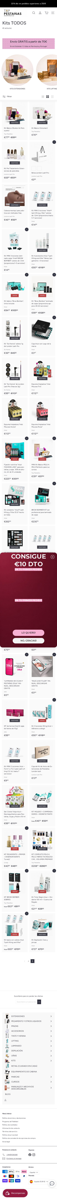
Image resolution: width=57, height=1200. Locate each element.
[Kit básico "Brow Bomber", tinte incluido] (14, 293)
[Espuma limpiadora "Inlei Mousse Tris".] (42, 376)
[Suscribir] (39, 1002)
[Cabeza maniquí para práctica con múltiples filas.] (14, 203)
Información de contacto (11, 1128)
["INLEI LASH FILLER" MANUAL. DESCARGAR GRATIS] (42, 675)
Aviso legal (6, 1142)
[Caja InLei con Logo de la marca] (42, 336)
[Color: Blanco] (39, 168)
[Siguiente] (32, 961)
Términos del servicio (9, 1131)
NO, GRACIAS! (28, 640)
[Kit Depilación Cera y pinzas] (42, 932)
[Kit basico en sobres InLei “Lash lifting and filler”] (14, 932)
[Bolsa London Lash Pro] (42, 162)
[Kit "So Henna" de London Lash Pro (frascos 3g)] (14, 376)
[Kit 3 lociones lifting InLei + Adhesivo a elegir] (42, 718)
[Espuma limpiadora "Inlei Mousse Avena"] (14, 417)
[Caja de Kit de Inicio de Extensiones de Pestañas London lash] (42, 760)
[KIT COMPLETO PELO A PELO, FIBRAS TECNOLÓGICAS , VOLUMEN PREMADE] (42, 848)
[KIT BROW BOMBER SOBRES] (14, 889)
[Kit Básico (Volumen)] (42, 119)
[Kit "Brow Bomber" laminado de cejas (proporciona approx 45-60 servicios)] (42, 295)
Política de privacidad (10, 1135)
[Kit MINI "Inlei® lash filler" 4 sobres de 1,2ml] (42, 545)
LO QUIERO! (28, 632)
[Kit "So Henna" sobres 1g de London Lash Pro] (14, 336)
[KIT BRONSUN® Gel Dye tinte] (14, 545)
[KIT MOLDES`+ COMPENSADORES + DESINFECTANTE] (42, 804)
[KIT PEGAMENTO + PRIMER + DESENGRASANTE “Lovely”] (14, 848)
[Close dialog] (52, 557)
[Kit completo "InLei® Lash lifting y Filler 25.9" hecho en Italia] (14, 504)
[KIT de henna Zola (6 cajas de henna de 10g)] (14, 718)
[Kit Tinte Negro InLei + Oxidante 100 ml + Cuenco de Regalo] (42, 891)
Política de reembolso (9, 1125)
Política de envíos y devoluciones (14, 1118)
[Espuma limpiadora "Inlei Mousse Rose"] (42, 417)
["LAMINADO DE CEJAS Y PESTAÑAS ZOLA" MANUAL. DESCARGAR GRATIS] (14, 676)
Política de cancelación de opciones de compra (19, 1138)
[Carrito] (46, 13)
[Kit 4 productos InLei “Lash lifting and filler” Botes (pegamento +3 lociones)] (42, 249)
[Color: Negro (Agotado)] (34, 168)
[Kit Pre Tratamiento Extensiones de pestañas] (14, 161)
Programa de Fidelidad (10, 1121)
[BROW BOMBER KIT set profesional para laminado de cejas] (42, 504)
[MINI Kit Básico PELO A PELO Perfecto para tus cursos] (42, 458)
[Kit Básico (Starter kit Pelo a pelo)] (14, 120)
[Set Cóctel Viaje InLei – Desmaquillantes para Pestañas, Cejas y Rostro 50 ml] (14, 805)
